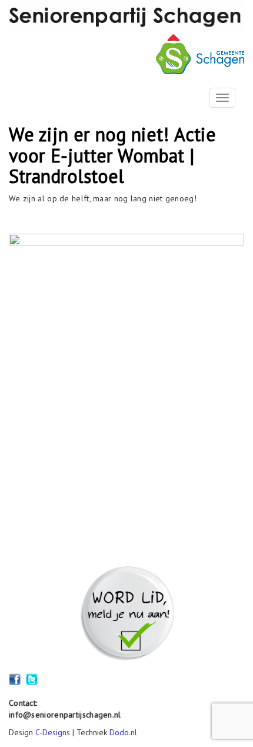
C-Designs (52, 732)
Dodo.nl (123, 732)
